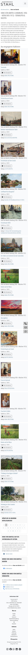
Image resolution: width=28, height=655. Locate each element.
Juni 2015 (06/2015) (8, 169)
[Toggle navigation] (25, 3)
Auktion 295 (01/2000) (9, 295)
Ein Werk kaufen (8, 568)
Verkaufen (14, 631)
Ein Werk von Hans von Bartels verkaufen (13, 585)
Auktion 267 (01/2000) (9, 481)
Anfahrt (14, 615)
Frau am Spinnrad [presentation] (5, 380)
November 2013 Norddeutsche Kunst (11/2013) (14, 200)
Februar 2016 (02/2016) (9, 388)
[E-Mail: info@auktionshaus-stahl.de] (25, 327)
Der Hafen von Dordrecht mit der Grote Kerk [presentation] (12, 256)
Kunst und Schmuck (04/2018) (10, 138)
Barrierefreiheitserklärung (14, 618)
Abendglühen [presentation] (4, 318)
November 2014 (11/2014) (9, 512)
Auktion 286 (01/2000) (9, 419)
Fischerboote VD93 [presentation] (5, 223)
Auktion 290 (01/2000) (9, 326)
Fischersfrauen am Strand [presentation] (7, 349)
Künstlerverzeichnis (5, 9)
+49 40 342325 (16, 589)
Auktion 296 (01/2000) (9, 75)
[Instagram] (7, 649)
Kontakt (14, 613)
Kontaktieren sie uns (9, 587)
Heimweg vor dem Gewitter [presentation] (8, 504)
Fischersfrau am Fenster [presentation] (7, 98)
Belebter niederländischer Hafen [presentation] (9, 129)
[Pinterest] (20, 649)
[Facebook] (10, 649)
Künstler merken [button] (8, 554)
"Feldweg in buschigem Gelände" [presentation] (9, 473)
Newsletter (14, 624)
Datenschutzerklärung (14, 620)
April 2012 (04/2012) (8, 357)
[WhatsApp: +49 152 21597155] (25, 331)
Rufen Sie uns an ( (9, 589)
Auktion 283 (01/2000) (9, 106)
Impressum (14, 617)
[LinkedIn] (17, 649)
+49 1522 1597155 (16, 606)
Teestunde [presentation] (3, 67)
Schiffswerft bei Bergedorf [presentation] (7, 192)
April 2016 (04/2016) (8, 450)
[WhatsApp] (14, 649)
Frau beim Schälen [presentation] (5, 411)
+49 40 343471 (19, 602)
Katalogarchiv (14, 634)
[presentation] (10, 56)
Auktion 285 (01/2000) (9, 264)
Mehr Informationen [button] (7, 72)
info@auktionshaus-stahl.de (15, 608)
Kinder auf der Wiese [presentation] (6, 287)
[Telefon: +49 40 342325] (25, 323)
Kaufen (14, 629)
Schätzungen (14, 633)
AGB (14, 622)
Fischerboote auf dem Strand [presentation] (8, 161)
